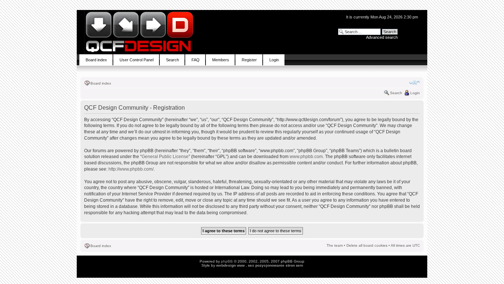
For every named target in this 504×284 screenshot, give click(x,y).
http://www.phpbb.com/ (130, 169)
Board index (100, 83)
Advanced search (382, 37)
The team (335, 245)
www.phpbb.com (306, 156)
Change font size (414, 82)
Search (396, 93)
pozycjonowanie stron (275, 265)
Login (415, 93)
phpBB (227, 261)
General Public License (165, 156)
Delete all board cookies (366, 245)
